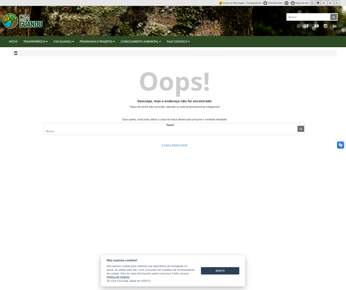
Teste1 (170, 125)
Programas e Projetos (96, 41)
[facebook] (307, 26)
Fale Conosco (177, 41)
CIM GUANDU (63, 41)
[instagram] (325, 26)
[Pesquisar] (333, 17)
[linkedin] (334, 26)
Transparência (254, 2)
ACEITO (220, 270)
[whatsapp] (298, 26)
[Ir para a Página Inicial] (22, 20)
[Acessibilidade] (312, 2)
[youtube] (316, 26)
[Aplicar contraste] (318, 2)
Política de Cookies (118, 277)
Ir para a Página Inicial (174, 145)
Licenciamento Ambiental (140, 41)
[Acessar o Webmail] (287, 2)
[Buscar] (301, 129)
